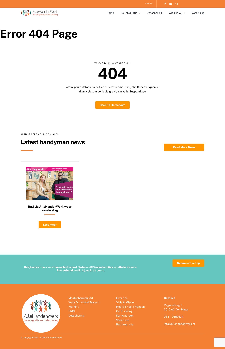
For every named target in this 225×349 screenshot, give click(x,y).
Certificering (124, 311)
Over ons (122, 298)
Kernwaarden (124, 315)
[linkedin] (170, 4)
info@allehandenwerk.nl (179, 323)
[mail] (176, 4)
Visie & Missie (125, 302)
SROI (71, 311)
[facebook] (165, 4)
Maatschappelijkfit (80, 298)
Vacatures (122, 320)
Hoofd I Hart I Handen (130, 306)
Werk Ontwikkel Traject (83, 302)
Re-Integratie (125, 324)
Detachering (76, 315)
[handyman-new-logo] (40, 9)
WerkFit (73, 306)
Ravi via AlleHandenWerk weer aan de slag (49, 208)
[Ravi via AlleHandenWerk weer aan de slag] (49, 169)
